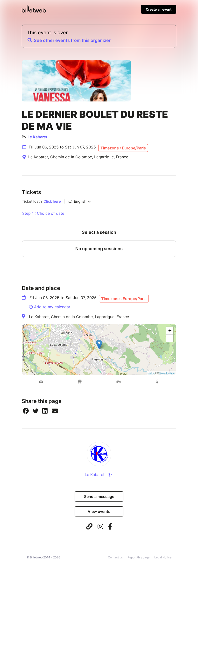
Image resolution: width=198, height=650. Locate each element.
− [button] (169, 338)
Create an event (158, 9)
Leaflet (151, 373)
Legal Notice (162, 557)
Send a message (99, 496)
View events (99, 511)
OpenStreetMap (167, 373)
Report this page (138, 557)
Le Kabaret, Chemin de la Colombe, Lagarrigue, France (79, 316)
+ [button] (169, 331)
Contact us (115, 557)
